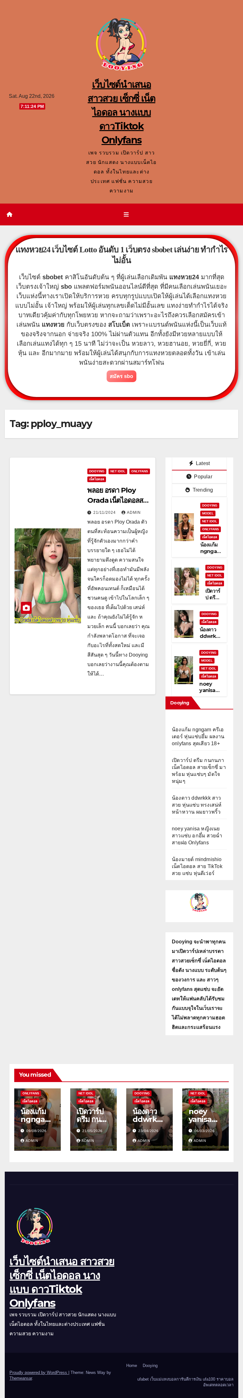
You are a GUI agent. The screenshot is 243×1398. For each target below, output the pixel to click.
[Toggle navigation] (126, 214)
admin (134, 512)
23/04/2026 (148, 1131)
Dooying (150, 1365)
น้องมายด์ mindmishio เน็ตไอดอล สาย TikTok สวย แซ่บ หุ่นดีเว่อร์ (197, 866)
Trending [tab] (202, 490)
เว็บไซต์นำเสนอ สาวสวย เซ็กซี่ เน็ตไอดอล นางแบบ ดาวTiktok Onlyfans (121, 112)
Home (131, 1365)
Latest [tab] (202, 463)
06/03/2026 (204, 1131)
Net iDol (117, 471)
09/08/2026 (36, 1131)
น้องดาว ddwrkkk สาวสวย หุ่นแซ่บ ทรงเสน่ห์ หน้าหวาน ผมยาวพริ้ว (196, 805)
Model (208, 513)
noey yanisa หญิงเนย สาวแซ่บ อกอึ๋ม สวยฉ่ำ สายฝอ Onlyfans (197, 835)
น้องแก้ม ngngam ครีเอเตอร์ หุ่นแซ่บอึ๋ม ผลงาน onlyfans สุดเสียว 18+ (198, 736)
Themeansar (20, 1378)
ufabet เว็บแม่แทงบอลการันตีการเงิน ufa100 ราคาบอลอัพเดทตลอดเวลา (185, 1382)
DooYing (96, 471)
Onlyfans (139, 471)
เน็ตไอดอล (96, 479)
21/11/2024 (105, 512)
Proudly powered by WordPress (38, 1372)
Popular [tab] (202, 476)
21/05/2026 (92, 1131)
